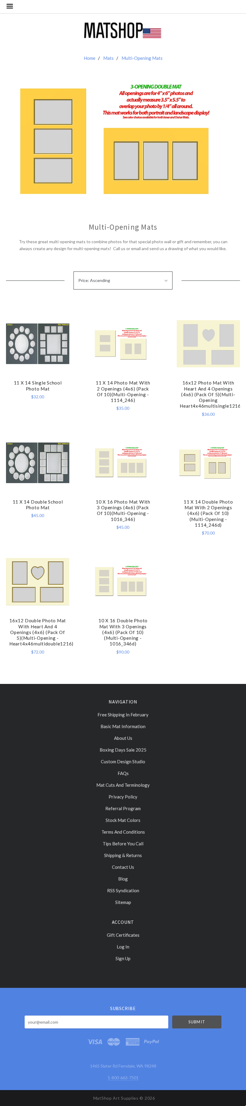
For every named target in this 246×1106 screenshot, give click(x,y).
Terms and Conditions (123, 832)
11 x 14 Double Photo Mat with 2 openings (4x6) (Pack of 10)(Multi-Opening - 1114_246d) (208, 513)
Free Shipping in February (123, 714)
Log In (123, 946)
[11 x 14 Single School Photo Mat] (37, 343)
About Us (123, 738)
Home (89, 58)
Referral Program (123, 808)
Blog (123, 878)
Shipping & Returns (123, 855)
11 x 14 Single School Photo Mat (38, 385)
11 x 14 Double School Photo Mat (38, 504)
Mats (108, 58)
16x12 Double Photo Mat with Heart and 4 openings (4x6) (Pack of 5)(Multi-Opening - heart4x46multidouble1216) (41, 632)
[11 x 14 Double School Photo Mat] (37, 463)
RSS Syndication (123, 890)
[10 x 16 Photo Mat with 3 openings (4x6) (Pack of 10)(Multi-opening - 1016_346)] (123, 463)
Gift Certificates (123, 935)
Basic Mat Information (123, 726)
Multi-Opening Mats (142, 58)
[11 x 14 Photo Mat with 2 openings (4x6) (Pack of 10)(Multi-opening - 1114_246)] (123, 343)
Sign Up (123, 958)
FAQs (123, 773)
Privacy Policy (123, 796)
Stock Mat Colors (123, 820)
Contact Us (123, 867)
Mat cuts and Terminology (123, 785)
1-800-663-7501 (123, 1077)
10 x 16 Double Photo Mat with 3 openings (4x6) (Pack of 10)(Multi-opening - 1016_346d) (123, 632)
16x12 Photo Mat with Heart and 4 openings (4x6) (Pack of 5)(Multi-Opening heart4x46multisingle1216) (211, 394)
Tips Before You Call (123, 843)
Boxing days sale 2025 (123, 749)
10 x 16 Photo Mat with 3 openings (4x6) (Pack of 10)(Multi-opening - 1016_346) (123, 510)
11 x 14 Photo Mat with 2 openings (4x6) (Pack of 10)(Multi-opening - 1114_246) (123, 391)
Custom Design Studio (123, 761)
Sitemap (123, 902)
